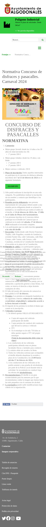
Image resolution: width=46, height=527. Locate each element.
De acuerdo (6, 276)
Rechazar (18, 276)
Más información (23, 280)
